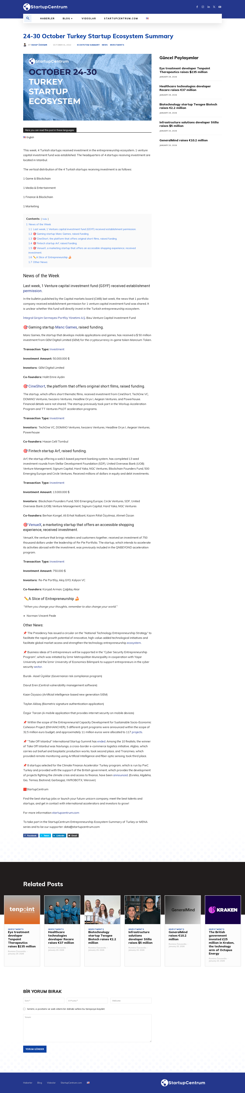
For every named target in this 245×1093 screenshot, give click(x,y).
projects (137, 732)
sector (38, 666)
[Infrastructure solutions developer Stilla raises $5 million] (142, 910)
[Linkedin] (208, 7)
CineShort (36, 386)
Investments (117, 45)
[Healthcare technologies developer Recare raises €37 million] (62, 910)
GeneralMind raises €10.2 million (184, 140)
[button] (28, 18)
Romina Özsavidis (17, 951)
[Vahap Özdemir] (25, 45)
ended (101, 741)
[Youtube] (220, 7)
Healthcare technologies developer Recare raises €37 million (185, 88)
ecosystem (134, 642)
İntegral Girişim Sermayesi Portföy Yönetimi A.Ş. (54, 318)
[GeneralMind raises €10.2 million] (182, 910)
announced (120, 775)
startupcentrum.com (65, 812)
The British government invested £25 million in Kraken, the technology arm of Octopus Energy (221, 943)
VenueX (34, 525)
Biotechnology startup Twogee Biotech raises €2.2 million (188, 106)
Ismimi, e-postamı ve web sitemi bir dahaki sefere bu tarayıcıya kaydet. (66, 1008)
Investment (57, 349)
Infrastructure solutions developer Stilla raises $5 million (189, 124)
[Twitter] (214, 7)
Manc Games (66, 327)
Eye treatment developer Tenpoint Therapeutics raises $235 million (185, 70)
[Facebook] (197, 7)
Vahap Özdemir (39, 45)
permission (32, 291)
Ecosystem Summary (88, 45)
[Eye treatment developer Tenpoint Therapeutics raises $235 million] (22, 910)
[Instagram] (203, 7)
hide (44, 218)
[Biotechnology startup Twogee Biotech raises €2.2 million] (102, 910)
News (105, 45)
